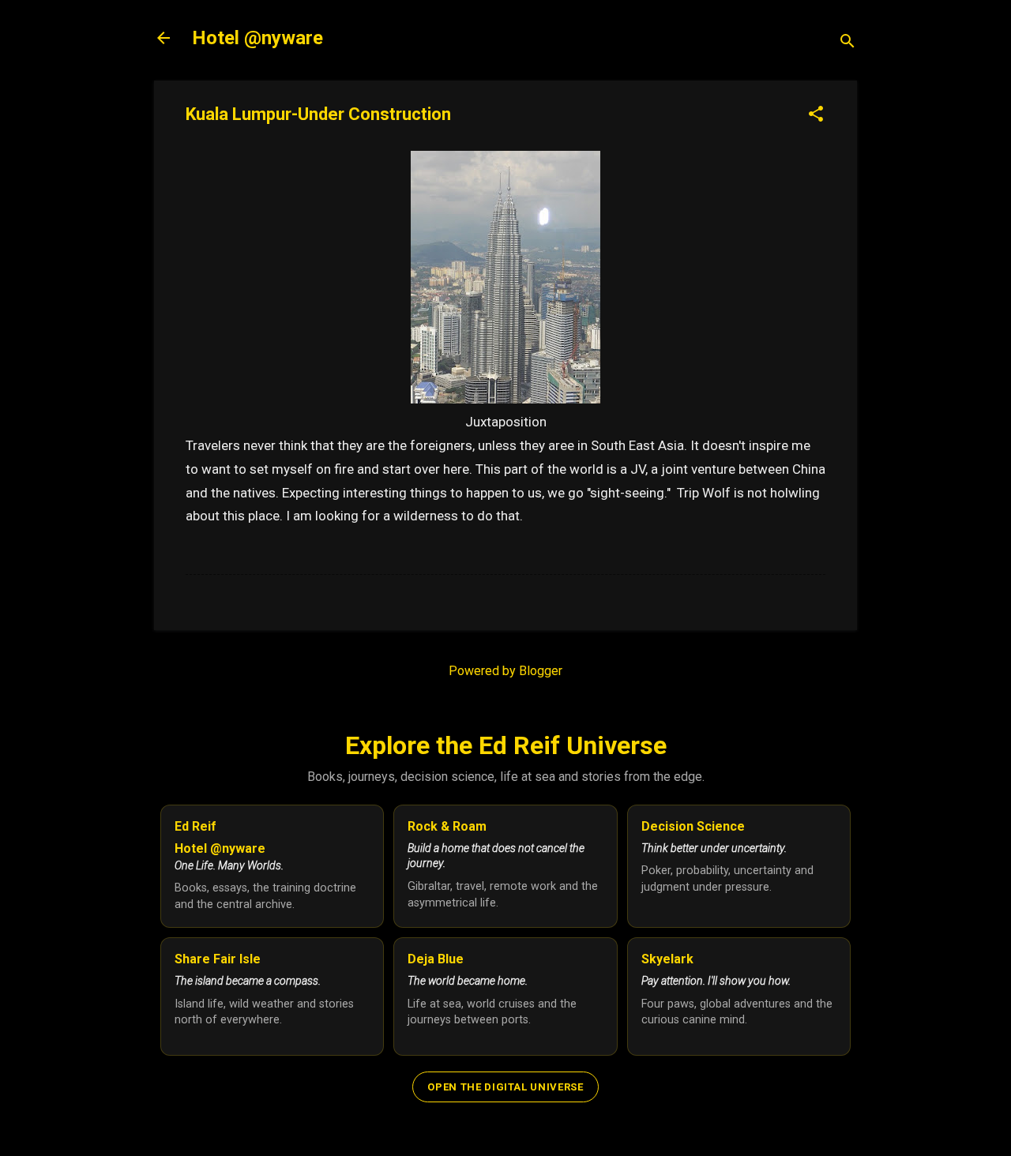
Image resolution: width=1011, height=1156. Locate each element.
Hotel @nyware (257, 38)
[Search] (847, 43)
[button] (815, 115)
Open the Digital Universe (505, 1087)
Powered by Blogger (505, 670)
